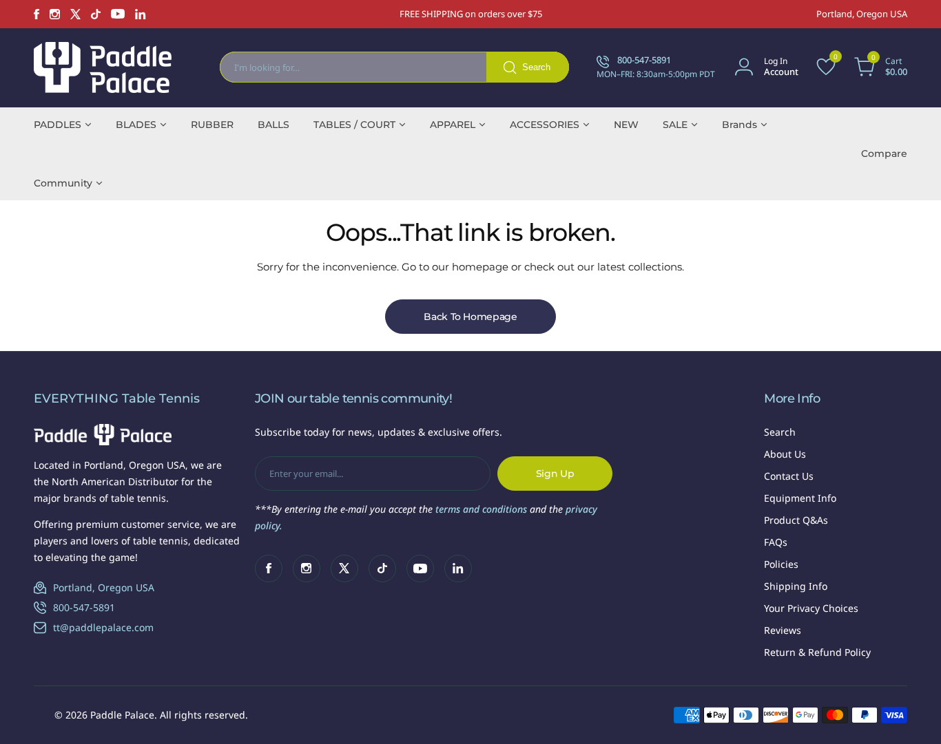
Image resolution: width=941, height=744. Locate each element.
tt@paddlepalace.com (103, 627)
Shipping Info (795, 586)
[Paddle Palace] (103, 67)
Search (780, 431)
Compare (884, 153)
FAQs (775, 542)
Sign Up (555, 473)
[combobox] (394, 67)
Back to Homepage (470, 316)
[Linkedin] (140, 14)
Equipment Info (800, 497)
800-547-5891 (84, 607)
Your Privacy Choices (811, 608)
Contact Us (789, 475)
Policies (781, 564)
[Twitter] (75, 14)
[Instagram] (55, 14)
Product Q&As (796, 520)
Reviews (782, 630)
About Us (785, 453)
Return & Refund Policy (817, 652)
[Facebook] (36, 14)
